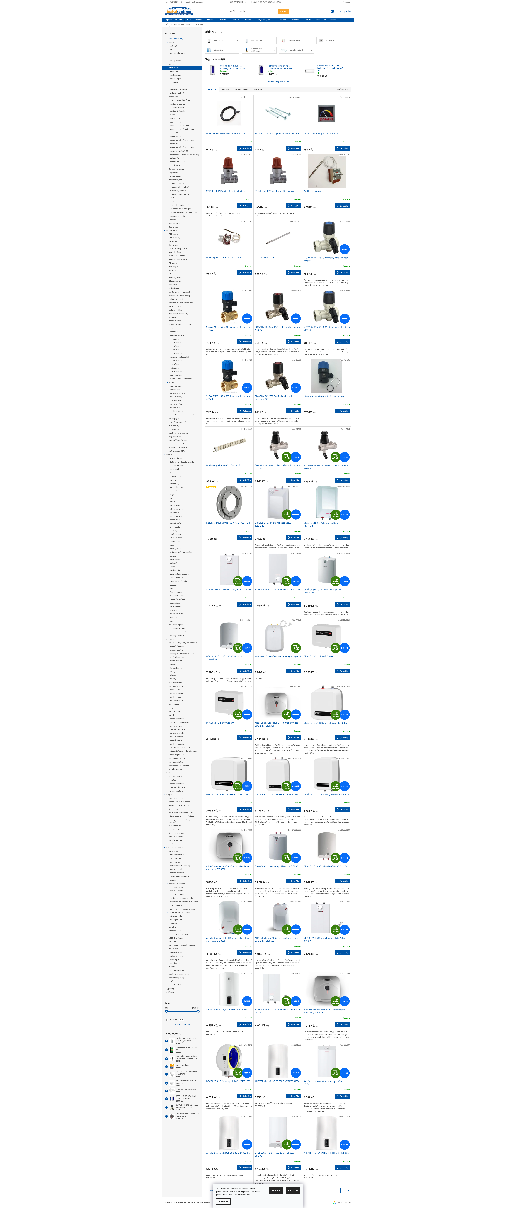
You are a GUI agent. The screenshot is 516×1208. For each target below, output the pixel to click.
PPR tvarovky (174, 237)
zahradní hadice (176, 952)
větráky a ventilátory (178, 635)
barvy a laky (174, 851)
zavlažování (174, 948)
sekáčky (173, 556)
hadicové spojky (176, 956)
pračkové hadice (176, 700)
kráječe (173, 494)
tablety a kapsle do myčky (179, 805)
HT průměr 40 (176, 342)
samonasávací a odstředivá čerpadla (185, 901)
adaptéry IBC (175, 959)
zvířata (172, 967)
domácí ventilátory (177, 628)
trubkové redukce (177, 107)
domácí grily (175, 469)
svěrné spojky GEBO (177, 451)
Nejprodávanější (241, 89)
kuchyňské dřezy (176, 776)
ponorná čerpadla (177, 894)
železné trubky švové (178, 248)
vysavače (174, 617)
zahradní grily (174, 941)
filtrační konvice (176, 577)
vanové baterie (176, 740)
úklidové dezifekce (177, 798)
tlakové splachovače (178, 755)
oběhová (173, 46)
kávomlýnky (174, 483)
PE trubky (173, 263)
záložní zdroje (174, 223)
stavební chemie (176, 930)
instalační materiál (177, 93)
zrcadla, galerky (175, 769)
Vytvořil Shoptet (344, 1202)
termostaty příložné (178, 183)
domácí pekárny (176, 465)
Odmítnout (276, 1190)
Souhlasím (293, 1190)
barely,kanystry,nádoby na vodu (182, 945)
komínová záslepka (177, 111)
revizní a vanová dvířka (178, 422)
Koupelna (170, 639)
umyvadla (174, 664)
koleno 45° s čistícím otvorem (182, 147)
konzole (173, 219)
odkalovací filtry (175, 310)
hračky (172, 981)
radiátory (173, 198)
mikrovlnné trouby (177, 606)
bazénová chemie (177, 872)
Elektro (169, 454)
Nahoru (213, 1190)
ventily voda (174, 270)
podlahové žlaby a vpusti (179, 765)
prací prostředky (176, 836)
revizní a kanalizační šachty (181, 378)
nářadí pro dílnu (176, 920)
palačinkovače (175, 534)
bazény (173, 880)
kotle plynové (175, 60)
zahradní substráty (176, 970)
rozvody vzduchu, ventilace (180, 324)
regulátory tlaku (175, 436)
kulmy (172, 498)
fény (171, 472)
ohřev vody (173, 68)
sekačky (172, 927)
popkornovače (176, 516)
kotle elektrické (176, 57)
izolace (172, 328)
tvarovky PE (174, 266)
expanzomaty (175, 176)
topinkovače (175, 527)
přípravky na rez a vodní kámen (181, 816)
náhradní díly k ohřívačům (180, 89)
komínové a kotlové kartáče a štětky (184, 154)
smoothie (174, 545)
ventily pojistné (175, 306)
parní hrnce (174, 512)
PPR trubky (173, 234)
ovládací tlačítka (176, 650)
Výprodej (170, 988)
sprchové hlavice (177, 689)
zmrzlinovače (175, 585)
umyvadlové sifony (177, 393)
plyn (171, 274)
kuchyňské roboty (177, 487)
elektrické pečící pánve (179, 581)
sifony (171, 382)
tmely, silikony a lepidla (179, 934)
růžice (172, 114)
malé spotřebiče (176, 458)
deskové (173, 201)
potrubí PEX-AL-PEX (177, 161)
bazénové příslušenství (179, 876)
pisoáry (173, 679)
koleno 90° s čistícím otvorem (182, 140)
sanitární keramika (176, 657)
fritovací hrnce (176, 476)
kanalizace (173, 331)
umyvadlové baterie (178, 733)
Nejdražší (225, 89)
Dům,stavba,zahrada (174, 847)
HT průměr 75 (176, 350)
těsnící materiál (175, 321)
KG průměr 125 (176, 364)
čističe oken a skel (176, 833)
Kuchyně (169, 773)
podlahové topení (176, 158)
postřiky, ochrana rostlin (179, 974)
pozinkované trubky (177, 256)
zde (248, 1194)
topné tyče (173, 227)
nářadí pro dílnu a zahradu (179, 912)
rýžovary (173, 530)
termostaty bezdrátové (179, 187)
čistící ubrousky (175, 825)
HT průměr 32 (176, 339)
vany (171, 708)
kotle (171, 49)
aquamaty (174, 172)
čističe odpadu (175, 829)
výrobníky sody (176, 538)
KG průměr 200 (176, 371)
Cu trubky (173, 241)
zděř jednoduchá (176, 118)
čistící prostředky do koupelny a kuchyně (182, 821)
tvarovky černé (175, 252)
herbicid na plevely (176, 977)
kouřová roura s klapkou (179, 125)
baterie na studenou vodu (180, 747)
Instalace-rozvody (173, 230)
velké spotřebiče (176, 595)
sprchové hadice (176, 693)
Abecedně (258, 89)
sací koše (173, 284)
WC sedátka (174, 704)
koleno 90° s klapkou (178, 136)
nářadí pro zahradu (177, 916)
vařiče (172, 567)
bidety (172, 671)
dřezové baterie (176, 736)
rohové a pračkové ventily (179, 295)
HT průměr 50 (176, 346)
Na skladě (176, 1019)
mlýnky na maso (176, 509)
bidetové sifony (176, 404)
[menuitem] (173, 20)
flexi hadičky (174, 426)
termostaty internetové (179, 194)
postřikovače (175, 963)
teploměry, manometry (178, 313)
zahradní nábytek (176, 985)
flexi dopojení (175, 400)
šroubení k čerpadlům (178, 447)
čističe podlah (174, 809)
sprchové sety (176, 697)
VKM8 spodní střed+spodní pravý (184, 212)
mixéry (172, 501)
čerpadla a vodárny (177, 883)
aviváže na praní (175, 840)
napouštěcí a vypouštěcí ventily (182, 415)
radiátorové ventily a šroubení (181, 302)
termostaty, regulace (177, 180)
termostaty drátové (178, 190)
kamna (171, 64)
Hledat (283, 11)
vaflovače (174, 563)
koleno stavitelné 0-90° (179, 151)
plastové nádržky (177, 660)
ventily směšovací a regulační (181, 292)
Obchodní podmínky (238, 2)
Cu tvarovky (174, 245)
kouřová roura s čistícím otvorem (183, 129)
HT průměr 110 (176, 353)
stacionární (174, 86)
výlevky (173, 675)
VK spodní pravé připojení (181, 209)
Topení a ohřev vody (174, 39)
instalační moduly (177, 646)
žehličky (173, 588)
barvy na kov (175, 862)
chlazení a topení (176, 624)
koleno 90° (174, 133)
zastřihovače (175, 570)
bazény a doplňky (176, 869)
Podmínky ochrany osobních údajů (266, 2)
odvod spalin (174, 96)
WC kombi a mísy (176, 668)
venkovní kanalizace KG (179, 357)
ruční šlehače (175, 541)
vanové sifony (175, 386)
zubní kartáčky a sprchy (179, 574)
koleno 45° (174, 143)
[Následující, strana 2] (342, 1190)
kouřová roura (175, 122)
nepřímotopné (175, 78)
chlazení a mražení (177, 599)
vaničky (172, 715)
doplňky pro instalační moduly (182, 653)
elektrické (174, 71)
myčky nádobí (175, 610)
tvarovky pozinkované (178, 259)
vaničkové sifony (176, 389)
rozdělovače (175, 165)
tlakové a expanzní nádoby (180, 169)
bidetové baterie (177, 726)
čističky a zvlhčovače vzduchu (182, 462)
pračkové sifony (176, 411)
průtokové (174, 82)
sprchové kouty (175, 682)
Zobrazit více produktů (276, 81)
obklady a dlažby (176, 938)
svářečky (173, 923)
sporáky (173, 621)
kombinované (175, 75)
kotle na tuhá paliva (177, 53)
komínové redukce (177, 104)
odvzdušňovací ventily (178, 440)
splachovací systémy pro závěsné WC (184, 642)
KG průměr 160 (176, 368)
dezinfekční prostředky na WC (181, 812)
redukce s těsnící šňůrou (180, 100)
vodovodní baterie (176, 718)
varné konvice (175, 559)
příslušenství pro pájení (178, 433)
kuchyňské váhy (176, 491)
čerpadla (172, 42)
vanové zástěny (175, 711)
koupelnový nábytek (177, 758)
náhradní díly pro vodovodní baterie (184, 751)
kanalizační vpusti (177, 375)
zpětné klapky (175, 288)
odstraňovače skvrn (177, 844)
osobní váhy (175, 519)
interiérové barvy (177, 854)
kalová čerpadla (176, 891)
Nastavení (223, 1201)
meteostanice (175, 505)
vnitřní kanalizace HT (178, 335)
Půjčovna (170, 992)
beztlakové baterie (177, 729)
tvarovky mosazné (176, 277)
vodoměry (173, 317)
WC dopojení (174, 418)
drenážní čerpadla (177, 905)
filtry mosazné (175, 281)
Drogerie (170, 794)
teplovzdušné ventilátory (180, 632)
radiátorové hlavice (177, 299)
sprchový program (176, 686)
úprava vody (174, 429)
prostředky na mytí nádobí (179, 801)
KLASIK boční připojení (179, 205)
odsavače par (175, 603)
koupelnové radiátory (178, 216)
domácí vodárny (176, 887)
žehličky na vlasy (176, 592)
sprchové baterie (177, 744)
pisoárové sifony (176, 407)
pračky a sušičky (176, 614)
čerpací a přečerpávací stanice (182, 909)
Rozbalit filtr (181, 1024)
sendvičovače (175, 523)
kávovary (173, 480)
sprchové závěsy (176, 762)
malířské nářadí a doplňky (180, 865)
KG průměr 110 (176, 360)
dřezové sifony (176, 397)
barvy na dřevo (176, 858)
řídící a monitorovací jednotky (182, 898)
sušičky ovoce (175, 548)
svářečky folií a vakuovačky (181, 552)
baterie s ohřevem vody (179, 722)
